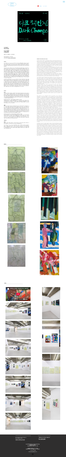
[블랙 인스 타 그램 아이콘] (33, 454)
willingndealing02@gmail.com (32, 451)
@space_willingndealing (12, 57)
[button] (64, 1)
